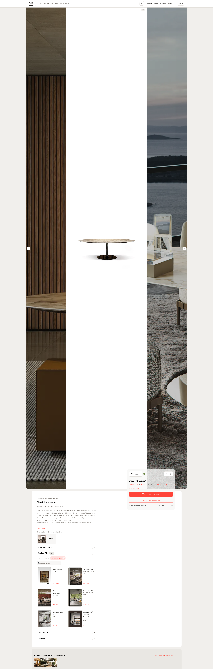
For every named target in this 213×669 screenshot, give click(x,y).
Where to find (135, 488)
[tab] (39, 558)
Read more (41, 528)
